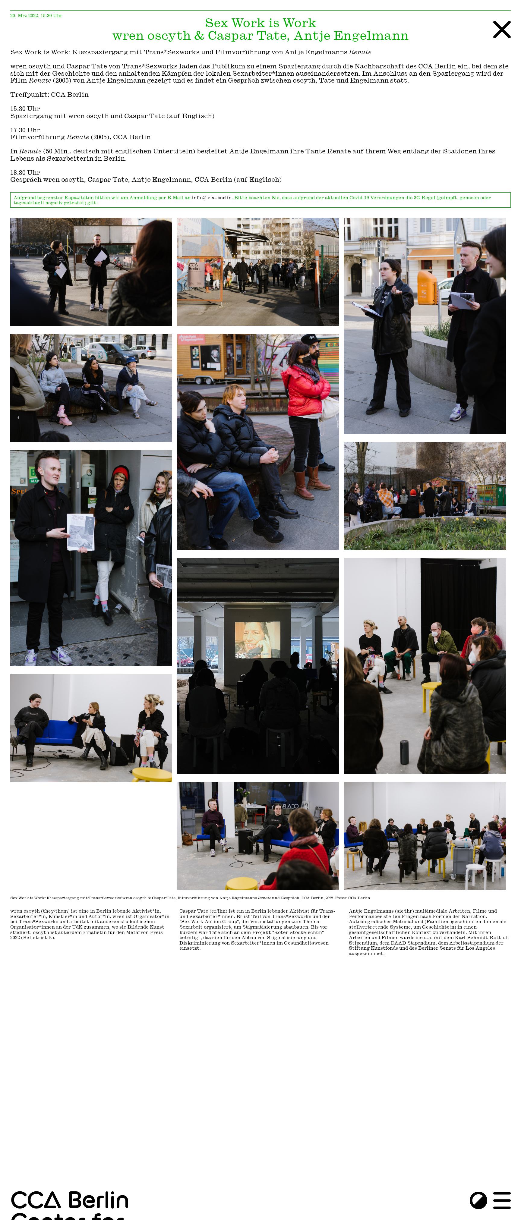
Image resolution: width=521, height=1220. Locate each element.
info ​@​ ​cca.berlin (212, 198)
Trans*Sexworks (150, 67)
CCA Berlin (69, 1201)
